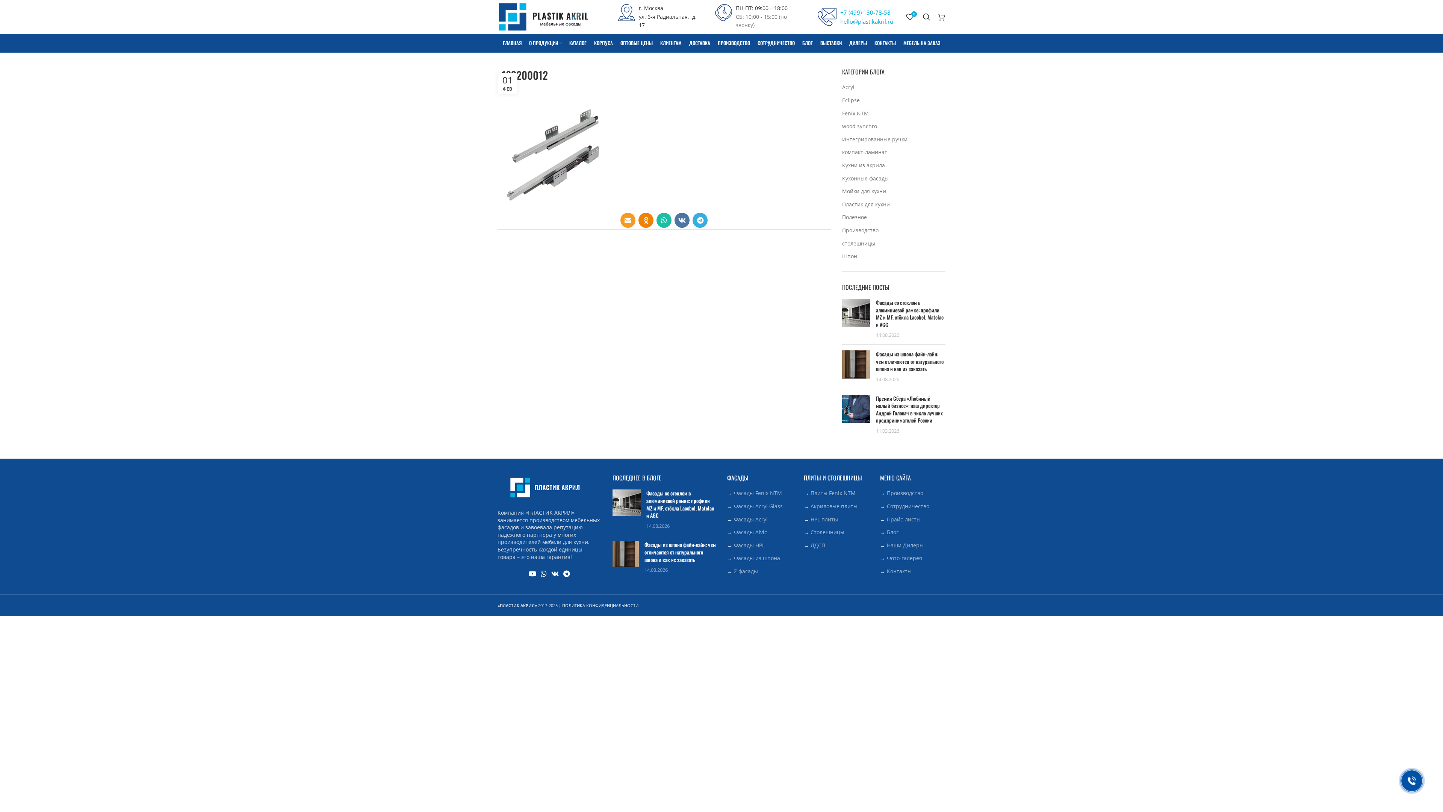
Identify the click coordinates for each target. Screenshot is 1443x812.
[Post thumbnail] (856, 319)
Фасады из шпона (757, 558)
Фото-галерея (904, 558)
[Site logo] (543, 16)
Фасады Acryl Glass (758, 506)
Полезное (854, 217)
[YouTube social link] (532, 573)
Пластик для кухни (866, 204)
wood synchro (859, 126)
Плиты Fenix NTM (833, 493)
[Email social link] (627, 220)
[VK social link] (682, 220)
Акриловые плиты (834, 506)
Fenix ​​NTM (855, 113)
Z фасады (746, 571)
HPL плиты (824, 519)
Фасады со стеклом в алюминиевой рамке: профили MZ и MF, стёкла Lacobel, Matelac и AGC (910, 313)
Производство (860, 230)
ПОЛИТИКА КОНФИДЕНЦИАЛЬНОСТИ (600, 605)
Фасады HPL (749, 545)
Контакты (899, 571)
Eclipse (851, 100)
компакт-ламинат (864, 152)
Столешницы (827, 532)
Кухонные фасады (865, 178)
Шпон (849, 256)
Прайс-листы (904, 519)
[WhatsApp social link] (664, 220)
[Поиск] (926, 16)
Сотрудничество (908, 506)
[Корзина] (941, 16)
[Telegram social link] (700, 220)
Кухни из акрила (863, 165)
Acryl (848, 87)
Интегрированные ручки (875, 139)
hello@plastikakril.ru (866, 21)
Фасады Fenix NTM (758, 493)
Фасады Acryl (751, 519)
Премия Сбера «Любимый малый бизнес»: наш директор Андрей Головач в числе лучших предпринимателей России (909, 409)
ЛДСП (818, 545)
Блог (892, 532)
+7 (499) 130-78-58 (865, 12)
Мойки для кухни (864, 191)
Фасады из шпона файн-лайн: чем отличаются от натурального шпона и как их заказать (910, 361)
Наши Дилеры (905, 545)
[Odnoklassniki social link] (645, 220)
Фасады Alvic (750, 532)
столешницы (858, 243)
